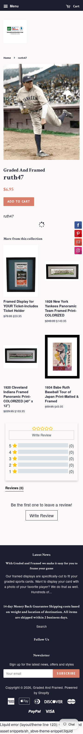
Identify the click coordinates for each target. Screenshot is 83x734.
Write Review (42, 515)
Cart (76, 6)
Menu (14, 6)
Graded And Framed (48, 687)
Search (41, 626)
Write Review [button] (41, 435)
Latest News (41, 555)
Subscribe (66, 673)
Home (7, 57)
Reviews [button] (14, 488)
